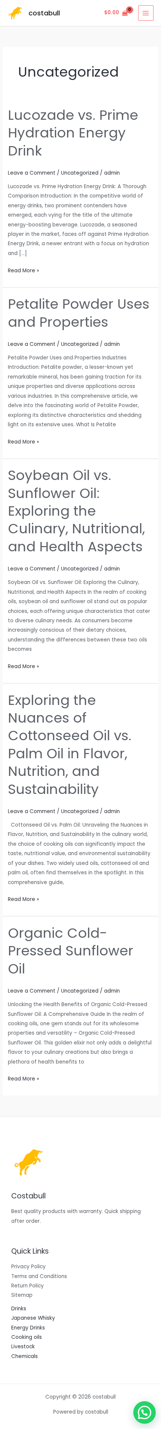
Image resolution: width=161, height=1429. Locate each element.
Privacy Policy (28, 1266)
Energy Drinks (28, 1327)
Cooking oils (26, 1337)
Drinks (18, 1308)
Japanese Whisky (33, 1318)
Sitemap (22, 1295)
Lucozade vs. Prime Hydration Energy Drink (73, 133)
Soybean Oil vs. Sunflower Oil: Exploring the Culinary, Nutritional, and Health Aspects (76, 511)
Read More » (23, 270)
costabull (44, 13)
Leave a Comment (31, 173)
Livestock (23, 1346)
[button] (144, 1412)
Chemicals (24, 1356)
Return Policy (27, 1285)
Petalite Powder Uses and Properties (78, 312)
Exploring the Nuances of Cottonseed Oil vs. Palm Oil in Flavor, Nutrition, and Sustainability (69, 745)
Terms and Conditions (39, 1276)
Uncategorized (79, 173)
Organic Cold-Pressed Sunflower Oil (70, 950)
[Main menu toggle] (146, 13)
